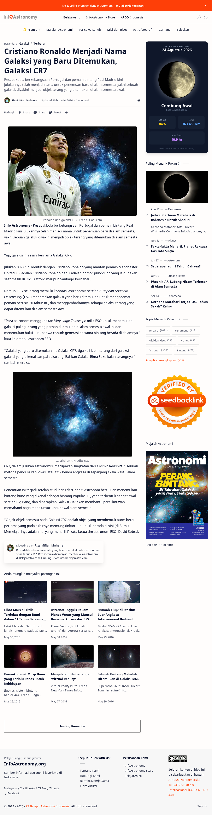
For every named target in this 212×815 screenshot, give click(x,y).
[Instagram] (10, 788)
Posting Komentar (72, 726)
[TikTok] (42, 788)
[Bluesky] (30, 788)
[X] (21, 788)
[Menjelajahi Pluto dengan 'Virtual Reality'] (72, 656)
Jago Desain (125, 806)
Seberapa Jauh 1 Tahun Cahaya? (176, 266)
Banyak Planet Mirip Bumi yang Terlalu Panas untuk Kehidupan (24, 679)
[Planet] (172, 240)
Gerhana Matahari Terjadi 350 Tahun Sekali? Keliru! (179, 304)
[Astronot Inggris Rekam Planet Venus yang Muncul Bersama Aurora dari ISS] (72, 592)
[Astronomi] (173, 260)
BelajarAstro (133, 776)
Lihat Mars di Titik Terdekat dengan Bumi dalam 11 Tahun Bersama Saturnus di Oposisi (23, 615)
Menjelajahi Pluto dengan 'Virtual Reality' (71, 676)
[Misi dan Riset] (117, 29)
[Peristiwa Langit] (90, 29)
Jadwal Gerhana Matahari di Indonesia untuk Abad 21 (173, 217)
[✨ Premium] (31, 29)
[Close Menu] (205, 5)
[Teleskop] (183, 29)
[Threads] (54, 788)
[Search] (206, 17)
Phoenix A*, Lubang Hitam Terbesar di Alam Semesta (179, 283)
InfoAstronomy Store (139, 770)
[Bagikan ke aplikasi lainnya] (66, 112)
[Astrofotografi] (142, 29)
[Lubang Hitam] (177, 276)
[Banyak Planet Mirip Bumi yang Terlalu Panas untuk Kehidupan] (25, 656)
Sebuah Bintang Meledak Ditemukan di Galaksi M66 (118, 676)
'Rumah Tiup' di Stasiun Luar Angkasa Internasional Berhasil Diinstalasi (116, 615)
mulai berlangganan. (130, 5)
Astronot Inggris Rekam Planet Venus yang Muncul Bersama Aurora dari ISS (72, 614)
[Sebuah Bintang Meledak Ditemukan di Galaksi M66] (119, 656)
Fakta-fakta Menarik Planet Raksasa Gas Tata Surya (179, 248)
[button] (199, 17)
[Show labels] (166, 360)
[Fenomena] (174, 209)
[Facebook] (13, 793)
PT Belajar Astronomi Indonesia (48, 806)
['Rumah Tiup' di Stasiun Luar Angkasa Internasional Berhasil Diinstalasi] (119, 592)
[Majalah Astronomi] (59, 29)
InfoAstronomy (135, 766)
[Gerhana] (165, 29)
